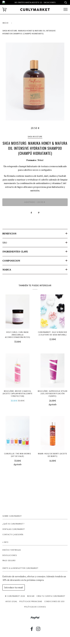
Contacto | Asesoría (12, 534)
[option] (35, 82)
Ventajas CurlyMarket (13, 529)
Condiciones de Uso (54, 601)
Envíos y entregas (11, 550)
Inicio (5, 23)
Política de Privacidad (30, 601)
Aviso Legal (11, 601)
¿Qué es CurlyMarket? (13, 524)
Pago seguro (9, 560)
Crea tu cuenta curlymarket (50, 596)
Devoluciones (9, 555)
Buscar (30, 596)
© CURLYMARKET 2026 (15, 596)
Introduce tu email (13, 587)
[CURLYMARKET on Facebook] (32, 630)
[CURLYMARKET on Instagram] (38, 630)
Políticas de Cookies (35, 607)
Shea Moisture (35, 136)
